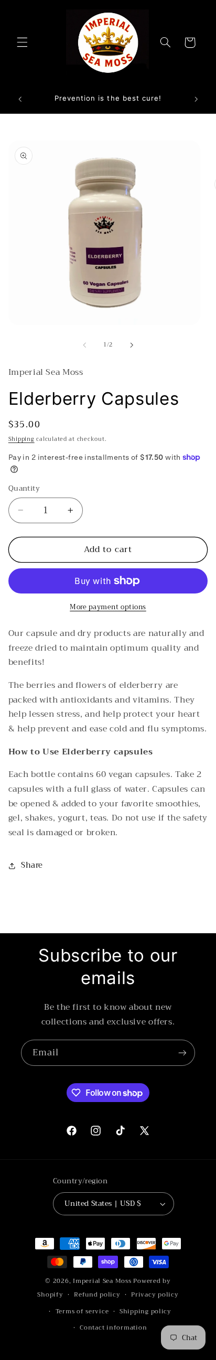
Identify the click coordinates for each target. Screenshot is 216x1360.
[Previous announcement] (19, 99)
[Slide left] (84, 345)
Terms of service (82, 1311)
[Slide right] (131, 345)
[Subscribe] (182, 1052)
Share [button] (32, 865)
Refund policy (97, 1294)
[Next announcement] (196, 99)
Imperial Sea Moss (103, 1281)
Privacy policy (154, 1294)
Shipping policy (145, 1311)
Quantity (24, 488)
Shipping (21, 439)
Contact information (113, 1327)
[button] (22, 42)
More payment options (108, 607)
